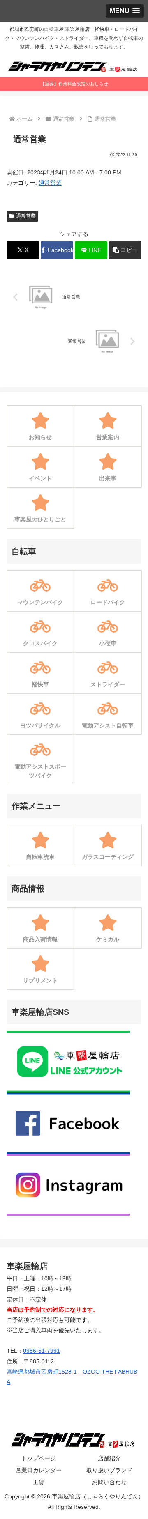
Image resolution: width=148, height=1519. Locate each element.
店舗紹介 (109, 1458)
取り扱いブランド (109, 1470)
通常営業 (50, 182)
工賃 (38, 1482)
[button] (125, 250)
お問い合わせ (109, 1482)
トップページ (38, 1458)
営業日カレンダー (39, 1470)
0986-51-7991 (41, 1350)
